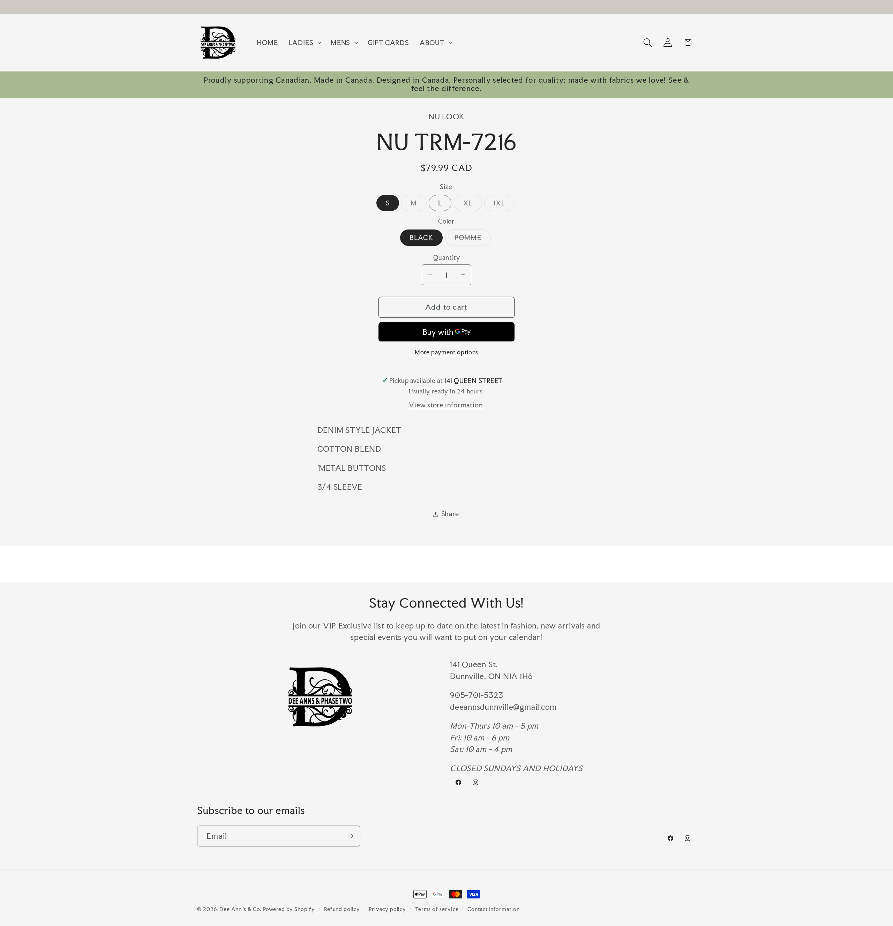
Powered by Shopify (289, 909)
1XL (504, 204)
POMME (473, 239)
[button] (304, 42)
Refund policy (342, 909)
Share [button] (450, 514)
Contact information (493, 909)
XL (472, 204)
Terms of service (437, 909)
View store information (446, 405)
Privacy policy (387, 909)
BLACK (422, 237)
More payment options (446, 352)
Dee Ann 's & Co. (240, 909)
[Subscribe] (350, 836)
